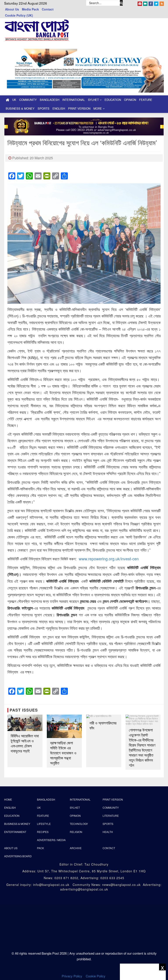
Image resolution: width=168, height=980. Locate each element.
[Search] (121, 3)
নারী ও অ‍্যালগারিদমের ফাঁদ (102, 725)
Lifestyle (44, 824)
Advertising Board (18, 856)
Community (28, 100)
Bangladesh (49, 100)
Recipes (43, 832)
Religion (76, 832)
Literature (111, 815)
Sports (43, 108)
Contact (48, 9)
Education (113, 100)
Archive (76, 848)
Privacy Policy (72, 976)
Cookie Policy (96, 976)
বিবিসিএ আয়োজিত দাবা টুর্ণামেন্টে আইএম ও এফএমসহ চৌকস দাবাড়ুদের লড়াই (25, 743)
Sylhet (94, 100)
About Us (12, 9)
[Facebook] (151, 3)
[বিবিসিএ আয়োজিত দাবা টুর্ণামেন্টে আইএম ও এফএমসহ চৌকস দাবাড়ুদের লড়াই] (24, 723)
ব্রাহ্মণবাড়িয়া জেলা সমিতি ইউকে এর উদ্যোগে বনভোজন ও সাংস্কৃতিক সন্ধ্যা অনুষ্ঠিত (63, 752)
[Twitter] (156, 3)
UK (14, 100)
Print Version (79, 108)
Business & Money (20, 108)
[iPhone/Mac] (140, 3)
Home (8, 799)
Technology (79, 824)
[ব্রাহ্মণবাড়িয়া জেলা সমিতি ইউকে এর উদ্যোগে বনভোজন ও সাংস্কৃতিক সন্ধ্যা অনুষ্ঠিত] (64, 726)
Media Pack (30, 9)
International (73, 100)
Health (108, 832)
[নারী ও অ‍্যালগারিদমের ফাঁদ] (103, 716)
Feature (145, 100)
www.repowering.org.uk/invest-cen (109, 558)
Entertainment (15, 832)
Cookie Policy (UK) (19, 15)
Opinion (130, 100)
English (58, 108)
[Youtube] (145, 3)
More (98, 108)
